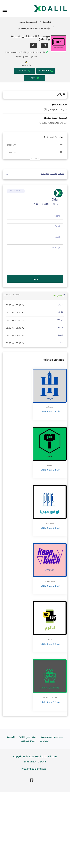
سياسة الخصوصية (51, 737)
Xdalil (56, 199)
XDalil (43, 768)
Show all (34, 159)
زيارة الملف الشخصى (15, 191)
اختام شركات (28, 741)
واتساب (22, 71)
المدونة (11, 737)
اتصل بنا (44, 741)
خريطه (32, 78)
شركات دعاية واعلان (29, 22)
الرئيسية (47, 22)
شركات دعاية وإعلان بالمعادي (53, 123)
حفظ (44, 45)
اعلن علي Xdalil (28, 737)
